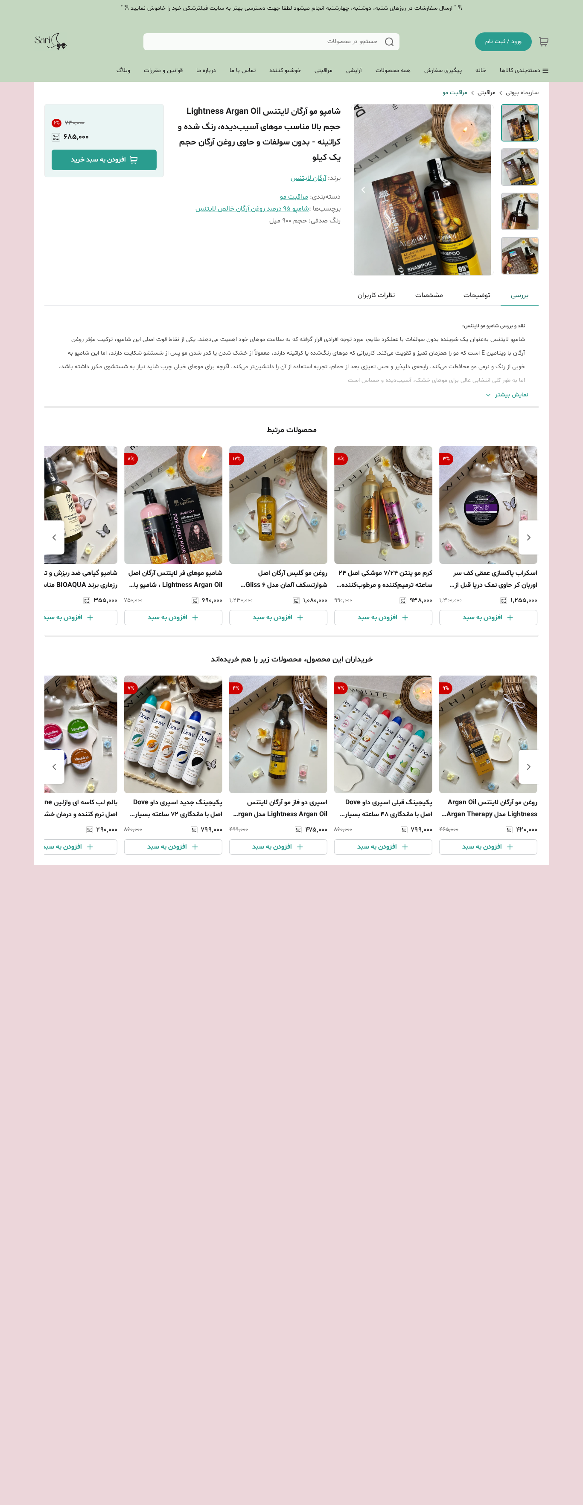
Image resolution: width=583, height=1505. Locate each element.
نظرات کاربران (376, 295)
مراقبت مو (455, 93)
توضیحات (476, 295)
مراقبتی (487, 93)
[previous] (529, 537)
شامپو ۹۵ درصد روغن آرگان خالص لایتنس (252, 209)
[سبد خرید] (544, 42)
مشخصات (429, 295)
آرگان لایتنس (308, 178)
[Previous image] (363, 190)
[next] (54, 537)
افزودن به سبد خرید (98, 160)
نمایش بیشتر (511, 395)
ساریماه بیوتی (522, 93)
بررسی (519, 295)
